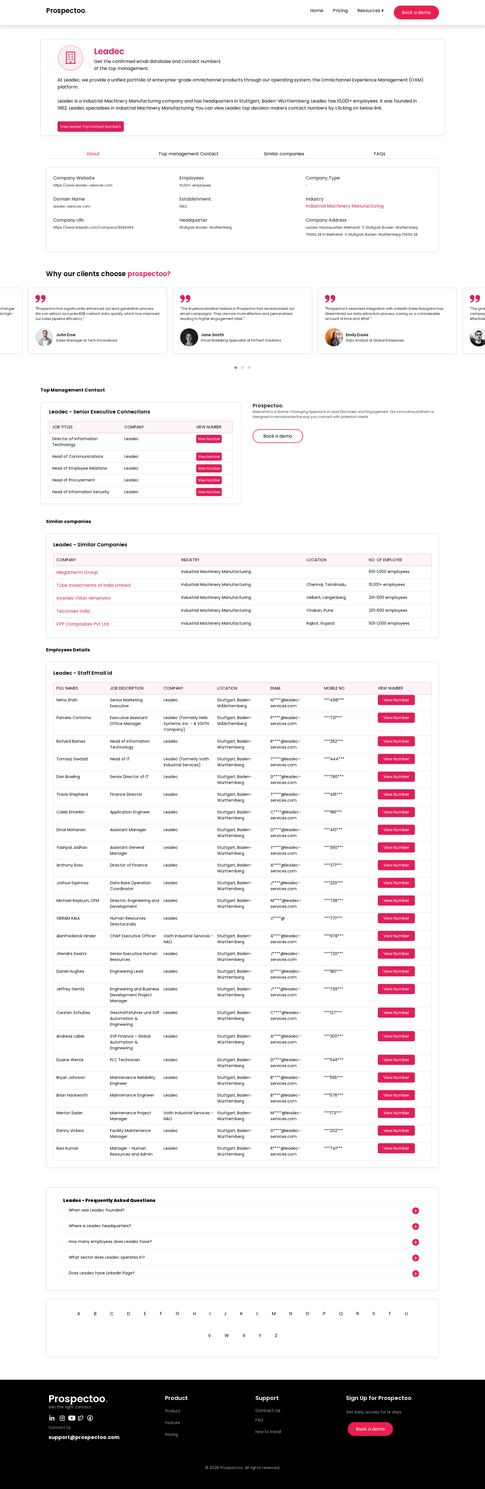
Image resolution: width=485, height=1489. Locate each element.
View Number (209, 439)
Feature (172, 1423)
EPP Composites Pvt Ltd (82, 624)
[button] (235, 367)
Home (316, 10)
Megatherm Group (77, 572)
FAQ (259, 1420)
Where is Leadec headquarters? (100, 1226)
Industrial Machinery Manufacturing (345, 206)
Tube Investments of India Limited (93, 585)
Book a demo (416, 12)
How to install (268, 1432)
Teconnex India (73, 611)
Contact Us (267, 1410)
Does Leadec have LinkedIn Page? (102, 1273)
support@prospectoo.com (84, 1437)
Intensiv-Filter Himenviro (83, 598)
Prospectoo (66, 10)
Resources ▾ (370, 10)
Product (172, 1411)
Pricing (340, 10)
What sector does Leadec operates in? (107, 1257)
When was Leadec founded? (97, 1210)
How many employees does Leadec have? (110, 1241)
